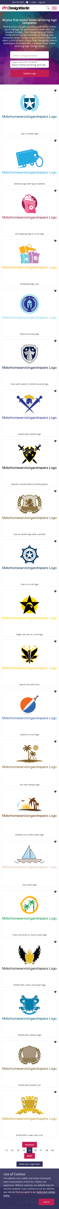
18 (46, 1150)
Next (29, 1155)
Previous (29, 1144)
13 (18, 1150)
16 (35, 1150)
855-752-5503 (18, 2)
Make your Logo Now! (29, 1164)
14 (23, 1150)
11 (6, 1150)
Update (29, 73)
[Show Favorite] (27, 2)
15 (29, 1150)
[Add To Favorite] (55, 90)
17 (41, 1150)
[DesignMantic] (16, 8)
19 (52, 1150)
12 (12, 1150)
